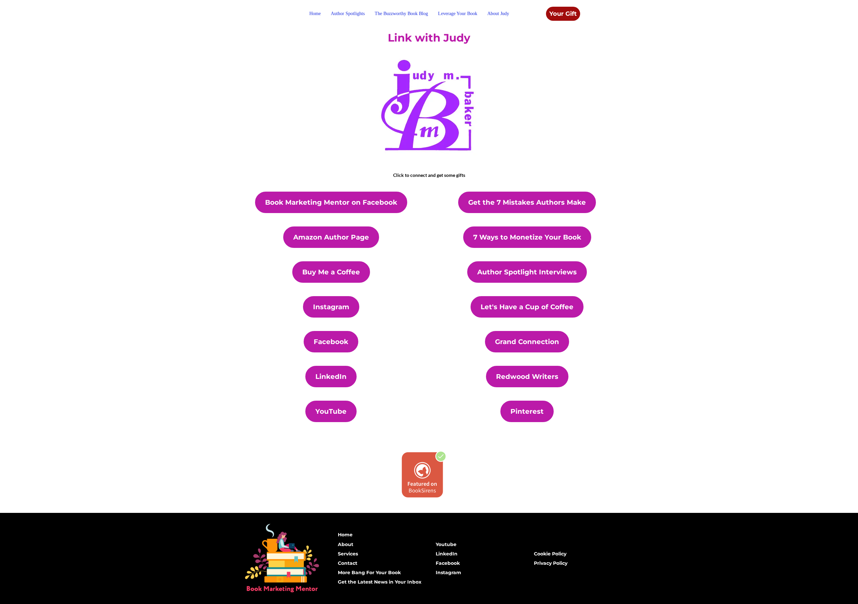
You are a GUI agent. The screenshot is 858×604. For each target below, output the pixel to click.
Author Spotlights (348, 13)
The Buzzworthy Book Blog (401, 13)
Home (315, 13)
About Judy (498, 13)
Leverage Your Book (457, 13)
